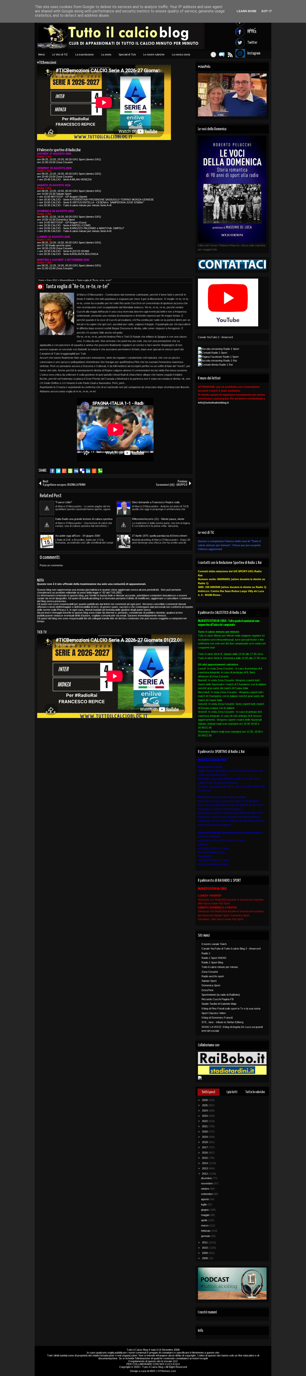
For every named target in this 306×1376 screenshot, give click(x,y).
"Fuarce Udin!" (63, 502)
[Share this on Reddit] (94, 471)
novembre (207, 1183)
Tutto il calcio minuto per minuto (220, 967)
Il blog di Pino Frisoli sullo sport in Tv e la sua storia (231, 1008)
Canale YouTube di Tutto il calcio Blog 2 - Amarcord (231, 948)
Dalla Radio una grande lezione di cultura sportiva (83, 519)
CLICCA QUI (172, 1364)
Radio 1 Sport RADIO (214, 957)
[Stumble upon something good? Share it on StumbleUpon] (70, 471)
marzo (205, 1225)
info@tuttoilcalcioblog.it (213, 402)
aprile (204, 1220)
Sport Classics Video (214, 1013)
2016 (205, 1152)
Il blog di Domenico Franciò (217, 1017)
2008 (205, 1258)
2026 (205, 1100)
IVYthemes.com (167, 1371)
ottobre (205, 1188)
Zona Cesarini (210, 971)
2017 (205, 1147)
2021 (205, 1126)
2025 (205, 1105)
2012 (205, 1173)
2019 (205, 1136)
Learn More (247, 11)
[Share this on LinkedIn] (88, 471)
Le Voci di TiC (60, 54)
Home (41, 280)
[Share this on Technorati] (100, 471)
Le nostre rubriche (153, 54)
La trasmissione (84, 54)
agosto (205, 1199)
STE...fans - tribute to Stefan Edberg (222, 1022)
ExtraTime (207, 990)
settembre (207, 1194)
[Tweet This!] (58, 471)
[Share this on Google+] (64, 471)
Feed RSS (230, 55)
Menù (41, 54)
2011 (205, 1242)
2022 (205, 1121)
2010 (205, 1247)
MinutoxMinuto (67, 280)
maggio (205, 1215)
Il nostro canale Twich (214, 944)
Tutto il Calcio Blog (137, 1349)
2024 (205, 1110)
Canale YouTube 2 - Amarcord (215, 337)
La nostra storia (181, 54)
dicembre (207, 1178)
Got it (266, 11)
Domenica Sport (211, 985)
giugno (205, 1209)
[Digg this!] (76, 471)
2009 (205, 1253)
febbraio (206, 1230)
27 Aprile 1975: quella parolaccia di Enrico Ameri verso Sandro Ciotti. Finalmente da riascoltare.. (159, 536)
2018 (205, 1142)
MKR (152, 1371)
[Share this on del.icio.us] (82, 471)
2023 (205, 1115)
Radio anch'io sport (213, 976)
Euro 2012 (52, 280)
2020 (205, 1131)
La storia (106, 54)
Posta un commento (51, 565)
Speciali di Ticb (127, 54)
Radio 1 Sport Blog (212, 962)
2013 (205, 1168)
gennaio (206, 1236)
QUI (175, 1361)
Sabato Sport (209, 980)
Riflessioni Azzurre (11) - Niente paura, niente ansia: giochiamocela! (158, 519)
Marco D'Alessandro (42, 286)
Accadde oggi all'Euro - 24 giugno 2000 (77, 535)
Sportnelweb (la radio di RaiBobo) (221, 994)
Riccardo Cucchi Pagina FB (218, 999)
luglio (204, 1204)
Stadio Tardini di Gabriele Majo (219, 1003)
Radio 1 (206, 953)
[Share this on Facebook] (52, 471)
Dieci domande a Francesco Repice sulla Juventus (156, 502)
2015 (205, 1157)
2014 (205, 1163)
